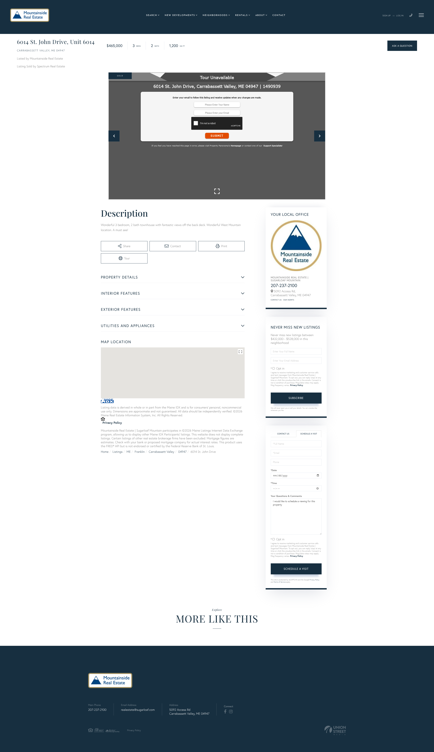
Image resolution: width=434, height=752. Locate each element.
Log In (399, 16)
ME (128, 452)
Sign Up (386, 16)
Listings (118, 452)
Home (104, 452)
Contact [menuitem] (278, 15)
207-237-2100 (284, 285)
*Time (274, 483)
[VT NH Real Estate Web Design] (335, 730)
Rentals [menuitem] (241, 15)
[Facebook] (225, 711)
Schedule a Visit (308, 434)
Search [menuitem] (151, 15)
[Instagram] (231, 711)
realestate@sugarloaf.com (138, 710)
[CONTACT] (402, 46)
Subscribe (296, 398)
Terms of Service (280, 582)
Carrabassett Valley (161, 452)
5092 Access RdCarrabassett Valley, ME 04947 (189, 712)
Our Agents (288, 300)
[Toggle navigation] (421, 15)
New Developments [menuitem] (180, 15)
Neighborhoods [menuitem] (215, 15)
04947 (182, 452)
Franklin (140, 452)
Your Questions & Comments (286, 496)
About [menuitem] (260, 15)
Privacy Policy (112, 423)
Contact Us (276, 300)
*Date (274, 470)
